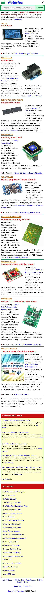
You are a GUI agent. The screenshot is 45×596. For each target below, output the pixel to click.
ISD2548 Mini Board (11, 567)
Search (39, 8)
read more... (9, 463)
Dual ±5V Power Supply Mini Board (27, 213)
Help (26, 582)
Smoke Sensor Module (12, 510)
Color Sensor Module (11, 531)
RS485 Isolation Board (11, 552)
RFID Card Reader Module (13, 520)
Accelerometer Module (12, 524)
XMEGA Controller (10, 499)
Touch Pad (7, 560)
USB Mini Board (9, 570)
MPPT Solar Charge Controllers (26, 54)
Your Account (31, 580)
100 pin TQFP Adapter (11, 502)
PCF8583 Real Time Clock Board (15, 506)
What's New (19, 580)
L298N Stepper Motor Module (14, 538)
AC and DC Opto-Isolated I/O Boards (28, 173)
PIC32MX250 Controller (12, 563)
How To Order (7, 580)
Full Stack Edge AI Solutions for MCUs (16, 421)
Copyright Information (16, 591)
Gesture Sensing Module (12, 513)
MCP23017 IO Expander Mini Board (27, 345)
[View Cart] (42, 3)
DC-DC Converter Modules (13, 535)
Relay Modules (9, 517)
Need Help (18, 19)
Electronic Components (10, 131)
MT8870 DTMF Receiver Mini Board (10, 307)
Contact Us (27, 586)
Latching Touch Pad (10, 542)
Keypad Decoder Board (12, 549)
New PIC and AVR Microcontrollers (15, 444)
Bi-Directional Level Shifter (13, 556)
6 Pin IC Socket (9, 495)
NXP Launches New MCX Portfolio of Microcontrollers (22, 467)
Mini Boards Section (34, 96)
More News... (7, 479)
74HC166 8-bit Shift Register (14, 492)
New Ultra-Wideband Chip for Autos (15, 432)
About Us (17, 586)
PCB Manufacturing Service (17, 257)
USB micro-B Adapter (11, 545)
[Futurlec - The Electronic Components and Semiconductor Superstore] (15, 4)
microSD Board (9, 574)
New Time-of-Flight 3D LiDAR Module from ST (19, 456)
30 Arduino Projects (21, 394)
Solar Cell (28, 34)
